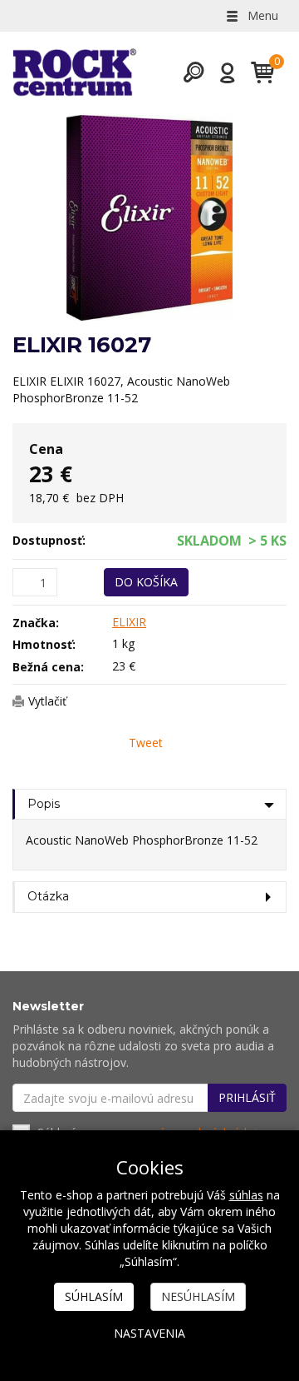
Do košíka (146, 582)
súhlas (246, 1195)
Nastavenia (149, 1333)
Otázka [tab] (48, 896)
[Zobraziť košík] (256, 72)
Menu (261, 15)
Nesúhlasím (198, 1296)
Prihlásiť (247, 1097)
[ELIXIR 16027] (149, 218)
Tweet (146, 742)
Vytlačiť (47, 701)
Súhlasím (94, 1296)
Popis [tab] (43, 803)
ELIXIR (129, 622)
